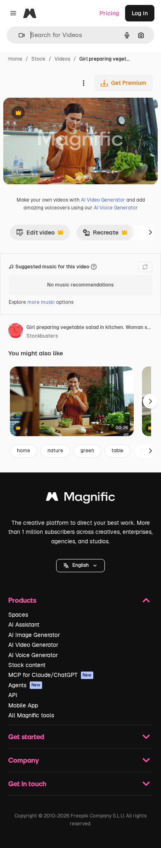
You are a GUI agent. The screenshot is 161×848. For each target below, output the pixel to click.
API (12, 695)
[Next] (150, 232)
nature (55, 450)
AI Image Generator (34, 635)
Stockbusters (42, 336)
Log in (140, 13)
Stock (38, 59)
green (87, 450)
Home (15, 59)
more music (41, 302)
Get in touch (27, 783)
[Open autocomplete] (18, 35)
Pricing (109, 13)
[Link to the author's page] (15, 332)
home (23, 450)
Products (22, 600)
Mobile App (23, 705)
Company (23, 760)
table (117, 450)
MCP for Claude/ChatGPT (50, 675)
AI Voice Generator (116, 207)
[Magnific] (80, 498)
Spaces (18, 614)
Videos (62, 59)
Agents (24, 685)
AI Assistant (23, 624)
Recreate (100, 234)
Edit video (35, 234)
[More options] (83, 83)
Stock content (26, 665)
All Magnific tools (31, 715)
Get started (26, 736)
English (80, 565)
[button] (80, 565)
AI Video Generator (103, 200)
